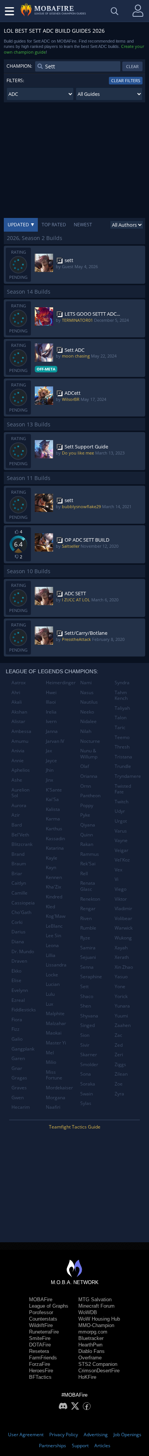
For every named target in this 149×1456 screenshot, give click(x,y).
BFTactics (40, 1377)
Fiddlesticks (23, 1009)
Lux (49, 1004)
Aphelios (20, 770)
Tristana (123, 756)
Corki (17, 922)
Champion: (19, 66)
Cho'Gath (21, 912)
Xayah (121, 947)
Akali (16, 702)
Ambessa (21, 731)
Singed (87, 1025)
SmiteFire (39, 1338)
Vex (118, 869)
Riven (86, 918)
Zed (119, 1045)
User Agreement (26, 1434)
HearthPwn (90, 1345)
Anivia (17, 750)
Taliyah (122, 708)
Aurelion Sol (20, 793)
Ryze (85, 938)
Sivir (84, 1045)
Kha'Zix (53, 887)
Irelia (51, 712)
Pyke (85, 815)
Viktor (121, 899)
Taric (120, 727)
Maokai (54, 1033)
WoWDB (87, 1312)
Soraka (87, 1084)
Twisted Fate (123, 789)
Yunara (122, 1006)
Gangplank (22, 1049)
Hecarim (20, 1107)
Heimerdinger (60, 682)
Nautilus (89, 702)
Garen (18, 1058)
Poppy (86, 805)
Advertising (96, 1434)
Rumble (88, 928)
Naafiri (53, 1107)
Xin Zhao (124, 967)
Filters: (15, 80)
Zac (118, 1035)
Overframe (90, 1358)
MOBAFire (40, 1299)
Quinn (86, 834)
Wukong (123, 938)
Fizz (15, 1029)
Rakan (86, 844)
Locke (52, 974)
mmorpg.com (92, 1332)
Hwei (51, 692)
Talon (120, 717)
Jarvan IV (55, 741)
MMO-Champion (96, 1325)
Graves (19, 1087)
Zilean (121, 1074)
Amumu (19, 741)
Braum (18, 863)
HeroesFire (41, 1370)
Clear (132, 66)
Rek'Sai (88, 863)
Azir (15, 815)
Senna (87, 967)
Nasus (87, 692)
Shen (85, 1006)
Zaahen (123, 1025)
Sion (84, 1035)
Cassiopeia (23, 903)
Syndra (122, 682)
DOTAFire (40, 1345)
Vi (116, 879)
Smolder (89, 1064)
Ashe (16, 780)
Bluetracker (91, 1338)
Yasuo (121, 976)
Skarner (88, 1054)
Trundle (123, 766)
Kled (50, 906)
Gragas (19, 1078)
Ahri (15, 692)
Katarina (55, 848)
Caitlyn (18, 883)
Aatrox (18, 682)
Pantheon (90, 795)
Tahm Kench (121, 695)
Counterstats (43, 1319)
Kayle (51, 858)
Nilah (85, 731)
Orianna (88, 776)
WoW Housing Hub (99, 1319)
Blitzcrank (21, 844)
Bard (16, 825)
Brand (17, 854)
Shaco (86, 996)
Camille (19, 893)
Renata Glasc (87, 886)
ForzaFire (39, 1364)
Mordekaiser (59, 1087)
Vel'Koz (122, 860)
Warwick (124, 928)
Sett (84, 986)
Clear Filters (125, 80)
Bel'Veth (20, 834)
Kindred (54, 896)
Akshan (19, 712)
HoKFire (87, 1377)
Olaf (84, 766)
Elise (16, 980)
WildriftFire (41, 1325)
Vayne (121, 840)
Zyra (119, 1093)
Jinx (49, 780)
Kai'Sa (52, 799)
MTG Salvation (95, 1299)
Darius (18, 931)
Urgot (121, 821)
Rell (84, 873)
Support (80, 1445)
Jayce (51, 760)
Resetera (39, 1351)
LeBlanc (54, 926)
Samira (88, 947)
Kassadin (55, 838)
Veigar (121, 850)
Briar (16, 873)
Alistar (18, 721)
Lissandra (56, 965)
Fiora (16, 1019)
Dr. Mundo (22, 951)
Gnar (16, 1068)
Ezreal (18, 1000)
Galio (17, 1039)
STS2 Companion (97, 1364)
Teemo (122, 737)
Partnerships (52, 1445)
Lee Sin (53, 935)
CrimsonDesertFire (99, 1370)
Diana (17, 941)
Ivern (51, 721)
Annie (17, 760)
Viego (120, 889)
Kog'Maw (55, 916)
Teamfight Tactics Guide (74, 1127)
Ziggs (120, 1064)
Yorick (121, 996)
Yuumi (121, 1016)
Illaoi (51, 702)
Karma (53, 818)
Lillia (50, 955)
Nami (86, 682)
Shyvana (89, 1016)
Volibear (123, 918)
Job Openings (127, 1434)
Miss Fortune (54, 1075)
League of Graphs (48, 1306)
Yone (120, 986)
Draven (19, 961)
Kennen (54, 877)
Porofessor (41, 1312)
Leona (52, 945)
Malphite (55, 1013)
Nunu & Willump (88, 753)
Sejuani (88, 957)
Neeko (87, 712)
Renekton (90, 899)
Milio (51, 1062)
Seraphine (91, 976)
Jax (49, 750)
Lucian (53, 984)
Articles (102, 1445)
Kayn (51, 867)
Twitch (121, 801)
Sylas (85, 1103)
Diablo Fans (91, 1351)
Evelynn (19, 990)
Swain (86, 1093)
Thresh (122, 747)
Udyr (120, 811)
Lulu (50, 994)
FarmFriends (43, 1358)
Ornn (85, 786)
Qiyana (87, 825)
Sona (85, 1074)
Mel (50, 1052)
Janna (52, 731)
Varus (121, 831)
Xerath (122, 957)
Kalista (53, 809)
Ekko (16, 971)
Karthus (54, 828)
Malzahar (56, 1023)
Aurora (18, 805)
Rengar (88, 908)
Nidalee (88, 721)
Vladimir (123, 908)
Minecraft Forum (96, 1306)
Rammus (89, 854)
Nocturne (90, 741)
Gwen (17, 1097)
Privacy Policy (63, 1434)
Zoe (119, 1084)
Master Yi (56, 1043)
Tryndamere (128, 776)
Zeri (119, 1054)
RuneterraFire (44, 1332)
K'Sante (54, 790)
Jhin (49, 770)
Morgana (55, 1097)
